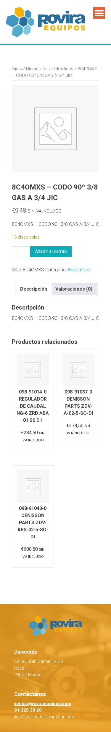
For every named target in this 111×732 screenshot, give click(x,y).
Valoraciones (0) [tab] (73, 289)
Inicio (17, 69)
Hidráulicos (62, 69)
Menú (99, 13)
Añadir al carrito (51, 251)
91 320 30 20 (28, 710)
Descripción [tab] (33, 289)
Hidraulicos (37, 69)
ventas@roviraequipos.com (42, 703)
